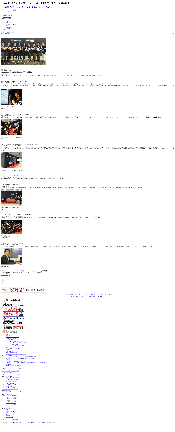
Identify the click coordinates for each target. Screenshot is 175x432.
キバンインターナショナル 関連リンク (16, 354)
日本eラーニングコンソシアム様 (19, 342)
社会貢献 (8, 349)
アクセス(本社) (9, 351)
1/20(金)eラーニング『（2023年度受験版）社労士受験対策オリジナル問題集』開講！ (26, 362)
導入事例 (11, 339)
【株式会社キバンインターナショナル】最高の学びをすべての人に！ (30, 422)
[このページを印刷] (5, 371)
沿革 (7, 347)
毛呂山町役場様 (15, 344)
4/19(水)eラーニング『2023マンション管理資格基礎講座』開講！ (22, 357)
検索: (4, 368)
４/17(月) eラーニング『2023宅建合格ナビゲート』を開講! (20, 358)
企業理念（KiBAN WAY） (12, 337)
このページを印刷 (15, 371)
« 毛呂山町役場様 (5, 33)
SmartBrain (4, 187)
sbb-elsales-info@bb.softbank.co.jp (8, 273)
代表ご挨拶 (8, 335)
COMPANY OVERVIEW (14, 348)
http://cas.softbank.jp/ (5, 74)
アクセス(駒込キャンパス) (12, 352)
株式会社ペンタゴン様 (16, 341)
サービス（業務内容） (11, 338)
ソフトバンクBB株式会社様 (7, 32)
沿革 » (172, 33)
